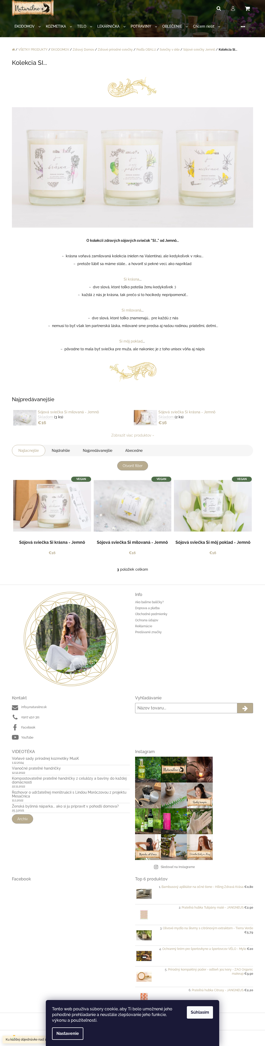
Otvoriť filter (133, 466)
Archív (22, 819)
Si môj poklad (131, 341)
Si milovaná (131, 310)
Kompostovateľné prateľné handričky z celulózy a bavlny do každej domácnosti (69, 780)
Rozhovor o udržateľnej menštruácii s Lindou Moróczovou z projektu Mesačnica (69, 794)
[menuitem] (27, 26)
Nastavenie (67, 1033)
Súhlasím (200, 1012)
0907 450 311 (30, 717)
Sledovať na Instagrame (178, 867)
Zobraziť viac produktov (131, 435)
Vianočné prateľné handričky (36, 768)
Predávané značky (148, 632)
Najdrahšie (61, 450)
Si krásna (131, 279)
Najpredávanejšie (97, 450)
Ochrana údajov (146, 620)
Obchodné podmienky (151, 614)
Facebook (28, 727)
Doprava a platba (147, 608)
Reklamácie (143, 626)
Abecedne (134, 450)
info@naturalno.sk (34, 707)
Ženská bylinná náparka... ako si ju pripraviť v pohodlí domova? (65, 806)
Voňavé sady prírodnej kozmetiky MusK (45, 759)
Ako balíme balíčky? (149, 602)
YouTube (27, 737)
